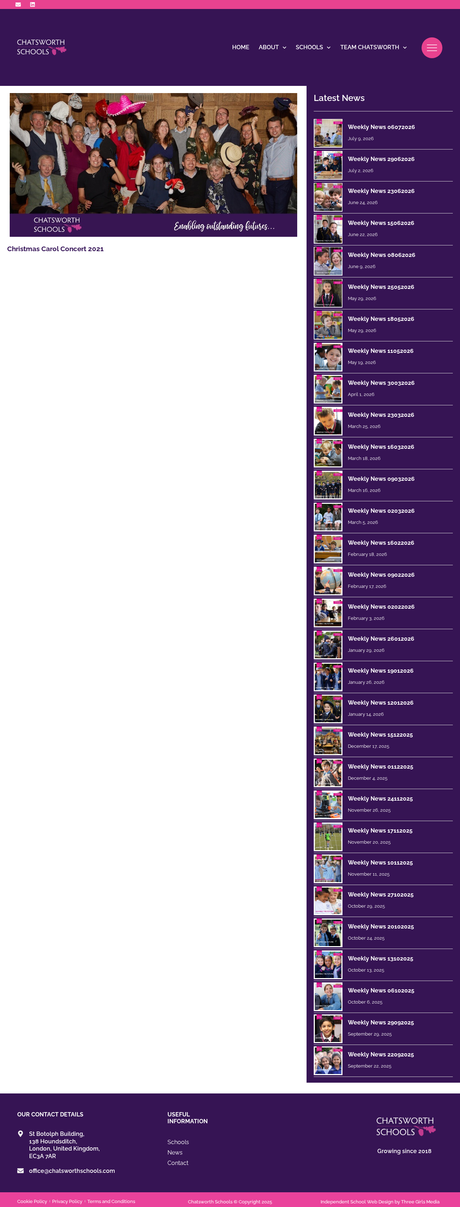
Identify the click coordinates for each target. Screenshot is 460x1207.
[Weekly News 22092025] (328, 1060)
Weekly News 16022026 (381, 542)
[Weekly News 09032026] (328, 485)
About (269, 47)
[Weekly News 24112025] (328, 805)
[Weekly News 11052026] (328, 357)
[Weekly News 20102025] (328, 932)
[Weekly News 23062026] (328, 197)
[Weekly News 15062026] (328, 229)
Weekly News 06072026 (381, 127)
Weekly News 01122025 (380, 766)
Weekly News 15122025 (380, 734)
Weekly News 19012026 (381, 670)
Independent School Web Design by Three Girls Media (380, 1201)
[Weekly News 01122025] (328, 773)
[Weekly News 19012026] (328, 677)
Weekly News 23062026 (381, 191)
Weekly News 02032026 (381, 510)
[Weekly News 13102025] (328, 964)
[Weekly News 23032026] (328, 421)
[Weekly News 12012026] (328, 709)
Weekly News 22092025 (381, 1054)
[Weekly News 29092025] (328, 1028)
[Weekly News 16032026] (328, 453)
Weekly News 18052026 (381, 318)
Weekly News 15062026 (381, 223)
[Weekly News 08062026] (328, 261)
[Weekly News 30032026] (328, 389)
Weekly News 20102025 (381, 926)
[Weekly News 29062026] (328, 165)
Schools (309, 47)
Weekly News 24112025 (380, 798)
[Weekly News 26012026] (328, 645)
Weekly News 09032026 (381, 478)
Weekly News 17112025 (380, 830)
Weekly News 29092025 (381, 1022)
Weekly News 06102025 (381, 990)
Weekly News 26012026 (381, 638)
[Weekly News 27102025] (328, 900)
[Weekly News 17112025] (328, 837)
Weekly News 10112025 (380, 862)
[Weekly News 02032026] (328, 517)
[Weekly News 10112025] (328, 868)
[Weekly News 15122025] (328, 741)
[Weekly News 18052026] (328, 325)
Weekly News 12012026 (381, 702)
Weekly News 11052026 (381, 350)
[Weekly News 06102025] (328, 996)
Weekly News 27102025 (381, 894)
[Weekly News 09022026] (328, 581)
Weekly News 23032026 (381, 414)
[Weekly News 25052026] (328, 293)
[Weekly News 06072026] (328, 133)
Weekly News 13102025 (380, 958)
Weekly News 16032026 (381, 446)
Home (240, 47)
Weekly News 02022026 (381, 606)
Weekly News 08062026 (381, 255)
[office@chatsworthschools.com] (20, 1170)
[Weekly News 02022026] (328, 613)
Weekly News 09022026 (381, 574)
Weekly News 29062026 (381, 159)
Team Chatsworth (369, 47)
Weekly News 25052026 (381, 287)
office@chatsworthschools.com (72, 1170)
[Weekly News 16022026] (328, 549)
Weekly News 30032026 (381, 382)
